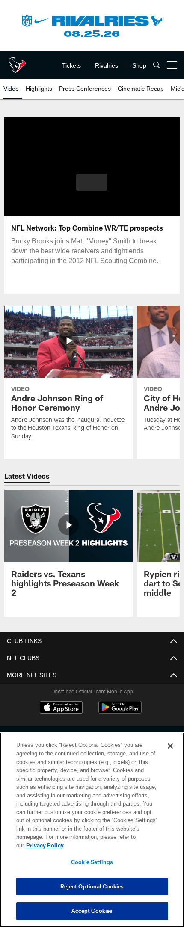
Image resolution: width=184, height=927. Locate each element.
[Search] (156, 65)
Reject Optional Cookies (92, 886)
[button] (92, 182)
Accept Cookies (92, 910)
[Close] (170, 754)
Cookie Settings (92, 862)
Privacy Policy (111, 845)
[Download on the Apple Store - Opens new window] (61, 708)
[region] (92, 834)
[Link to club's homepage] (17, 61)
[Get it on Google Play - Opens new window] (120, 711)
